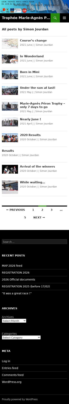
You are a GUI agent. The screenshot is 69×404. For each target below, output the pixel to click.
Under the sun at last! (37, 88)
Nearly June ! (30, 119)
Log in (6, 361)
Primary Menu (64, 17)
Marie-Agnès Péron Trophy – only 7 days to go (42, 105)
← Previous (15, 209)
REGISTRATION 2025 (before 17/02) (26, 286)
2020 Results (30, 135)
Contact (36, 5)
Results (8, 151)
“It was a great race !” (17, 293)
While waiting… (32, 182)
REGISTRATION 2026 (16, 272)
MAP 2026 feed (12, 265)
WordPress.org (11, 381)
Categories (9, 333)
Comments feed (13, 375)
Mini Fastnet (52, 5)
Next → (39, 217)
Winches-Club (23, 9)
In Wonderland (32, 56)
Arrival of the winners (37, 166)
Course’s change (33, 40)
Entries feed (10, 368)
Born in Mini (29, 72)
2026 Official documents (18, 279)
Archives (8, 317)
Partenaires (21, 5)
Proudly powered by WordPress (20, 399)
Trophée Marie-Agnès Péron (26, 18)
